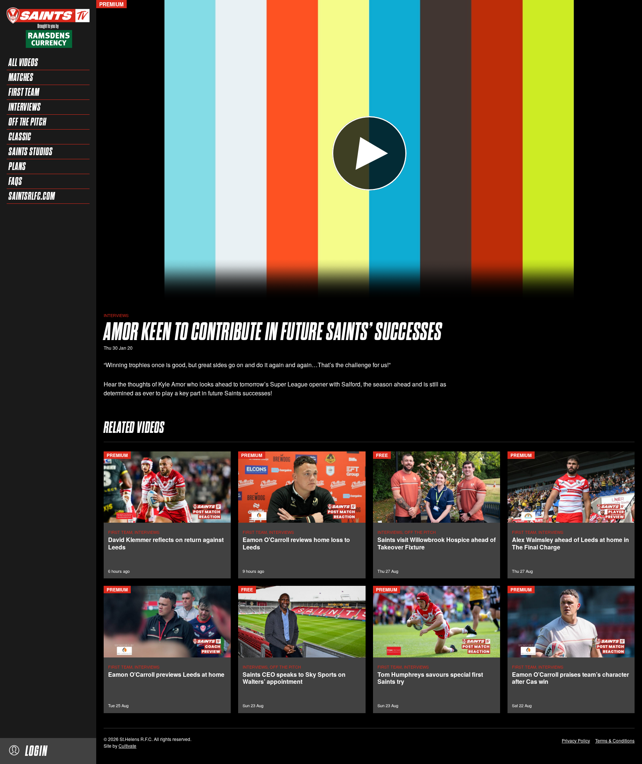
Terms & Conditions (615, 740)
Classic (20, 136)
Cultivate (127, 745)
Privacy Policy (576, 740)
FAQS (15, 181)
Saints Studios (31, 151)
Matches (21, 77)
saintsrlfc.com (32, 196)
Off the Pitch (27, 121)
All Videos (23, 62)
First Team (24, 92)
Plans (17, 166)
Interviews (25, 106)
